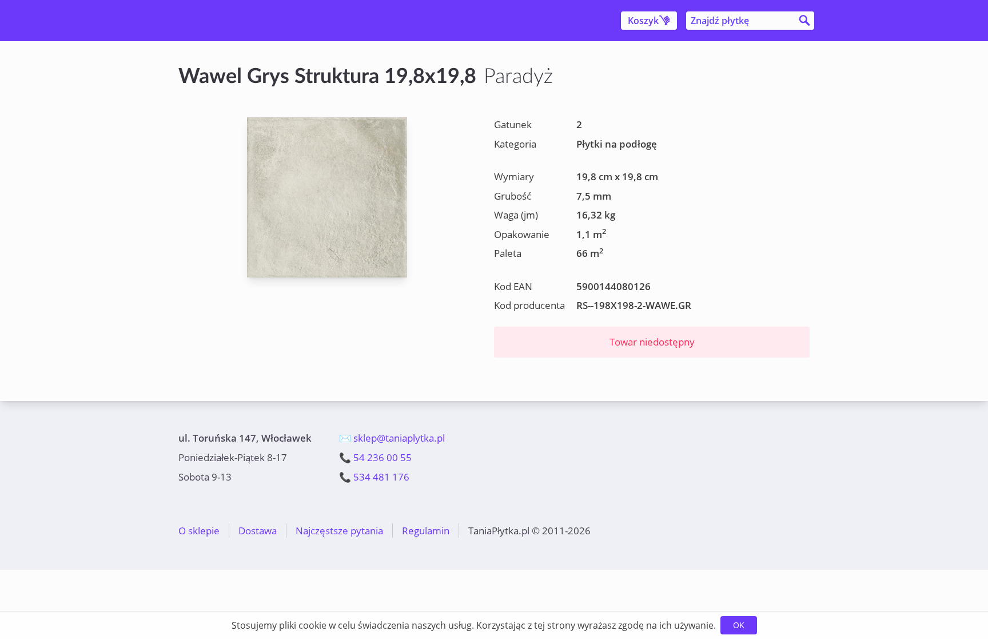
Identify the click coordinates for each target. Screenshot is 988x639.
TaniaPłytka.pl (246, 20)
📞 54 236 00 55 (375, 457)
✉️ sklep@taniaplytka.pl (392, 437)
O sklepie (199, 530)
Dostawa (257, 530)
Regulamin (425, 530)
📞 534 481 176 (374, 476)
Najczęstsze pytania (339, 530)
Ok (738, 625)
